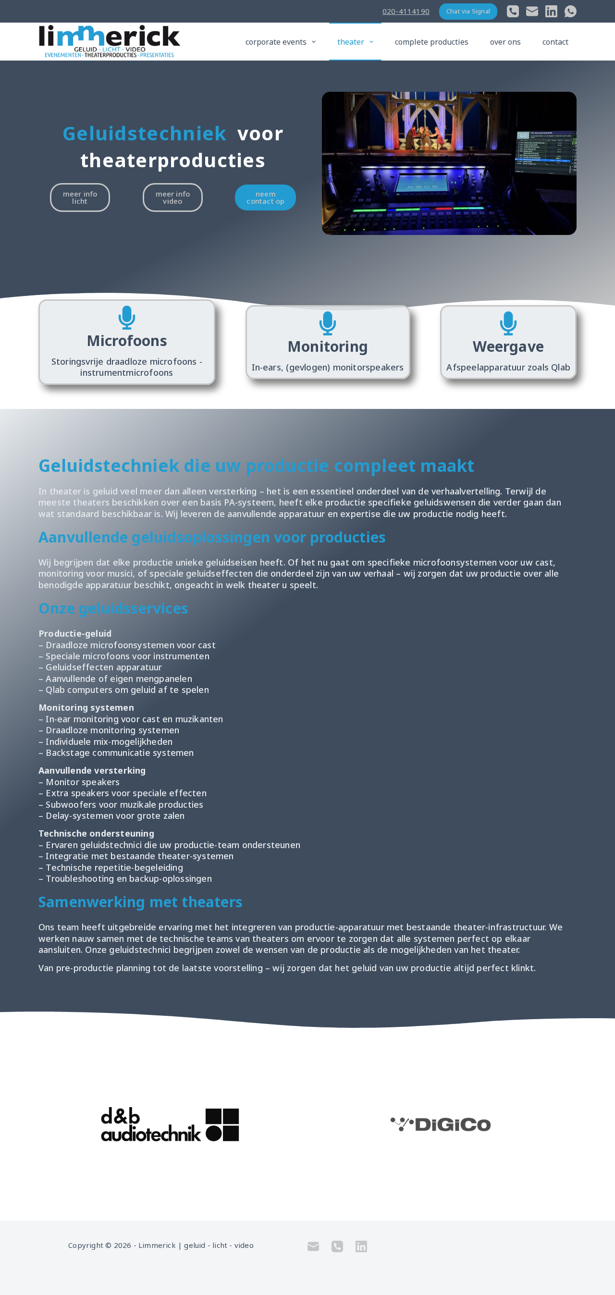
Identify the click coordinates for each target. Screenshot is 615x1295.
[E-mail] (532, 11)
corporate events (276, 42)
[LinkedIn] (551, 11)
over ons (505, 42)
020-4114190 (406, 11)
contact (555, 42)
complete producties (431, 42)
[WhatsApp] (571, 11)
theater (350, 42)
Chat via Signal (468, 11)
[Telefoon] (513, 11)
